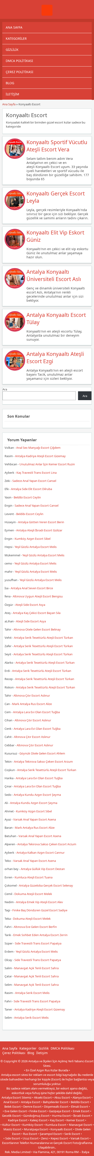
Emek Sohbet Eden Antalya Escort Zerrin (40, 935)
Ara (5, 389)
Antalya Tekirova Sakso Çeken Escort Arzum (43, 761)
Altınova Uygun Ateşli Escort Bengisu (38, 596)
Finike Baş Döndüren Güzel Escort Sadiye (39, 910)
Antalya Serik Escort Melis (32, 993)
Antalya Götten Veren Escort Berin (41, 522)
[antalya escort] (47, 14)
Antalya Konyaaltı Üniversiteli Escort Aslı (53, 275)
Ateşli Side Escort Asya (30, 605)
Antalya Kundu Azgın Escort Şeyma (37, 795)
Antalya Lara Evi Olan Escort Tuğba (36, 712)
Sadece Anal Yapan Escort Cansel (34, 481)
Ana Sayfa (14, 27)
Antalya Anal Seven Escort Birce (32, 588)
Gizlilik (12, 49)
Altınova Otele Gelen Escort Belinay (37, 629)
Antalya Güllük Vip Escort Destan (43, 869)
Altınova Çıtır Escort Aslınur (31, 695)
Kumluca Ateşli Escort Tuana (33, 877)
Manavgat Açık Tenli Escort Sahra (36, 968)
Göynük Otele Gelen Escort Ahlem (42, 753)
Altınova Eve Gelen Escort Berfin (35, 927)
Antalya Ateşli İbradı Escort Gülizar (39, 530)
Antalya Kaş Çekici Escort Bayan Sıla (36, 613)
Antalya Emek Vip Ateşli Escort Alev (39, 902)
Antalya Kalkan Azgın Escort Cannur (40, 852)
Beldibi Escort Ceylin (27, 497)
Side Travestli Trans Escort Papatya (38, 943)
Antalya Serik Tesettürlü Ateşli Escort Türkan (43, 638)
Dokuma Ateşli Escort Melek (33, 894)
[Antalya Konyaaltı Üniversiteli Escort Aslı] (15, 287)
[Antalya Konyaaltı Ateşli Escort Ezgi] (15, 369)
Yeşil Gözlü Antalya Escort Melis (36, 547)
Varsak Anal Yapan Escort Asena (34, 819)
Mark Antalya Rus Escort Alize (32, 704)
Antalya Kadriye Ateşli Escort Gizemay (40, 456)
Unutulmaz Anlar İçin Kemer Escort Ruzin (47, 464)
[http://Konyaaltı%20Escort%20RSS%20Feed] (86, 115)
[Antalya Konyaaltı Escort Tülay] (15, 330)
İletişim (12, 94)
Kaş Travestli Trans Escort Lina (36, 473)
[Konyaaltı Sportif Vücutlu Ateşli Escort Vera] (15, 158)
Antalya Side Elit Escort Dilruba (31, 489)
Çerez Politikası (19, 72)
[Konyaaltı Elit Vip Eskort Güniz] (15, 248)
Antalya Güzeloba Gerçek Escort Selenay (46, 885)
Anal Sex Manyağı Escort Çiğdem (38, 448)
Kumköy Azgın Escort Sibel (32, 539)
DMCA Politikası (19, 61)
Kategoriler (16, 38)
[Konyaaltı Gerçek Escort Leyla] (15, 209)
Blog (10, 83)
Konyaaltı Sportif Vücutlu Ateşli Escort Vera (56, 145)
